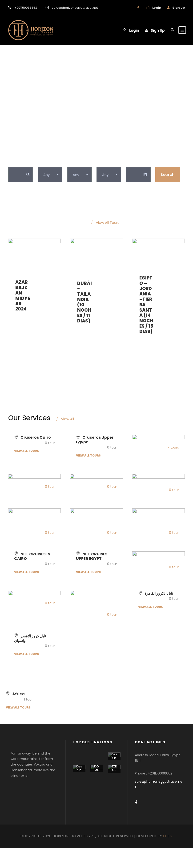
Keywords (17, 161)
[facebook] (138, 7)
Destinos (114, 758)
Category (47, 161)
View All (65, 418)
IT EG (168, 836)
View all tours (26, 451)
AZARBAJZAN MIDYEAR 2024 (22, 295)
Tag (71, 161)
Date (130, 161)
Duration (105, 161)
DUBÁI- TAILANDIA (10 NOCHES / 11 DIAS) (84, 302)
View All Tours (105, 222)
